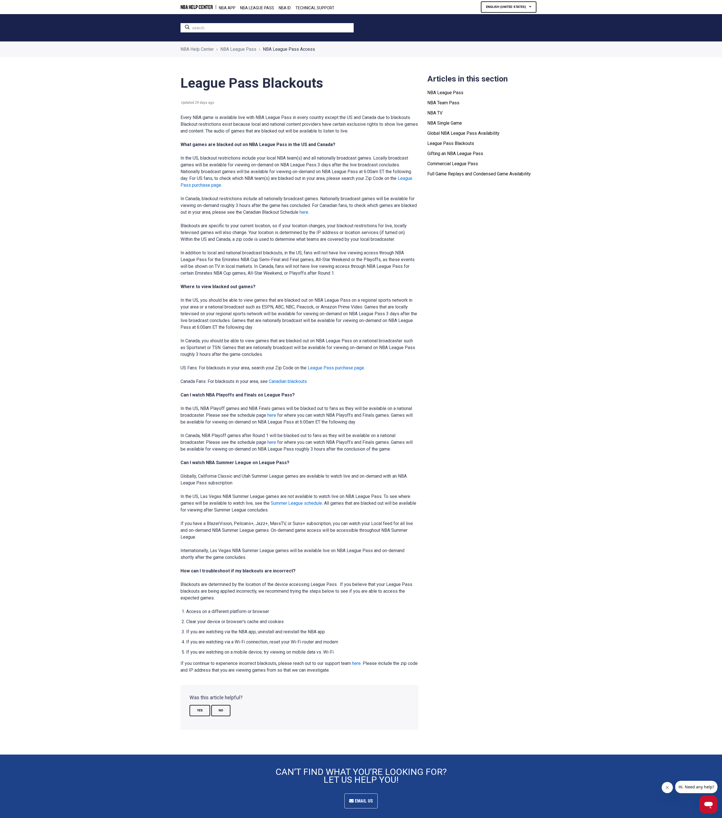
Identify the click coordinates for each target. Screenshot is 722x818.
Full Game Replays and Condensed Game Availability (479, 174)
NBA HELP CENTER (196, 7)
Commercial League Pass (452, 163)
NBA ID (285, 8)
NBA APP (227, 8)
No (221, 710)
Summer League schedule (296, 503)
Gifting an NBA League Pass (455, 153)
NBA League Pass (238, 49)
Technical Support (314, 8)
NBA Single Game (444, 123)
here (304, 212)
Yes (200, 710)
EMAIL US (363, 801)
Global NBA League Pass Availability (463, 133)
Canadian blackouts (288, 381)
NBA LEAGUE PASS (257, 8)
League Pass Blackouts (450, 143)
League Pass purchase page (336, 368)
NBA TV (435, 113)
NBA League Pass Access (289, 49)
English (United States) (506, 7)
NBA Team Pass (443, 102)
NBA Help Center (197, 49)
